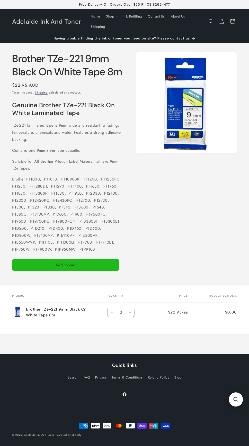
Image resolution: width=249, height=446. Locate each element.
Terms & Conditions (127, 377)
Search (73, 377)
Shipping (41, 92)
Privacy (101, 377)
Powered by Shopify (68, 435)
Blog (177, 377)
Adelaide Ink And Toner (39, 435)
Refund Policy (158, 377)
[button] (112, 16)
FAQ (86, 377)
